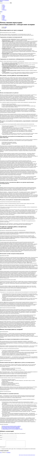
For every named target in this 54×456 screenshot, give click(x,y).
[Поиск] (11, 3)
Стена (3, 7)
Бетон (3, 4)
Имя (1, 435)
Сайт (1, 439)
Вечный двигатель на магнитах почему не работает (11, 426)
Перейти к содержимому (4, 0)
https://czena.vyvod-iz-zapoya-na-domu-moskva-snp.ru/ (27, 454)
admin (6, 27)
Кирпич (3, 5)
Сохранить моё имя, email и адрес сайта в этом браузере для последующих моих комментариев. (18, 448)
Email (1, 437)
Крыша (3, 6)
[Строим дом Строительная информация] (1, 1)
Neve (1, 452)
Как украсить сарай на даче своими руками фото (11, 427)
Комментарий (3, 446)
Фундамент (4, 9)
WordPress (8, 452)
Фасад (3, 8)
